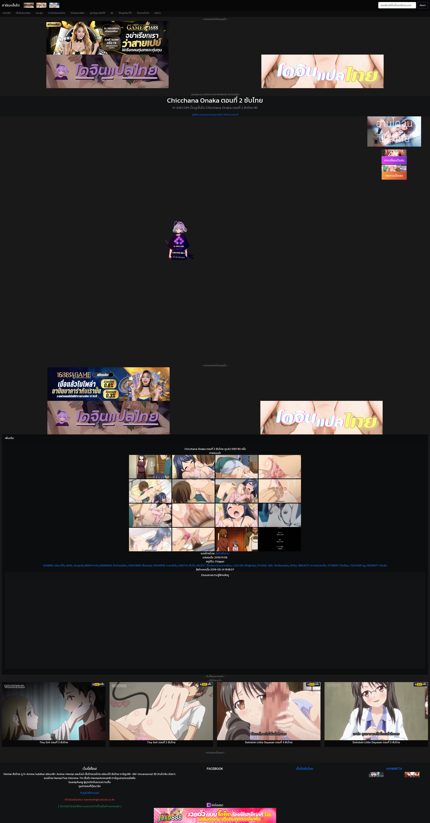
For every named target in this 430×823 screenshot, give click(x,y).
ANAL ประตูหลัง (75, 565)
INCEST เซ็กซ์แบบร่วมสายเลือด (214, 565)
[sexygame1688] (107, 38)
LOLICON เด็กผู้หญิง (244, 565)
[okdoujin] (376, 774)
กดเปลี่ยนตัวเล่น (394, 160)
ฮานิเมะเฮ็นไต (11, 5)
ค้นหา (423, 5)
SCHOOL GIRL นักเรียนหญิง (273, 565)
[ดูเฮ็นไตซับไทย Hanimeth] (412, 774)
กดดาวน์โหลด (394, 175)
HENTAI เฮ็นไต (187, 565)
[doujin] (107, 71)
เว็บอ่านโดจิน (143, 13)
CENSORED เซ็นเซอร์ (140, 565)
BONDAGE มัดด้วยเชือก (113, 565)
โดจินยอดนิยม (77, 13)
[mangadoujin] (322, 71)
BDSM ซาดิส (92, 565)
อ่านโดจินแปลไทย (56, 13)
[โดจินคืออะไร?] (41, 5)
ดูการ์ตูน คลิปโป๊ (97, 13)
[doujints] (321, 417)
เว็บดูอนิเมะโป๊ (125, 13)
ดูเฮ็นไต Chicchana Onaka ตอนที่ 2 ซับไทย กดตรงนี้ (215, 114)
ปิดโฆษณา (217, 805)
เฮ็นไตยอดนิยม (23, 13)
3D (112, 13)
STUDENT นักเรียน (338, 565)
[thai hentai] (108, 417)
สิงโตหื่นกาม (222, 553)
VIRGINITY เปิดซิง (376, 565)
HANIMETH (394, 768)
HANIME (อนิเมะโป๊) (54, 565)
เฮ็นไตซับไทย (304, 768)
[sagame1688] (108, 384)
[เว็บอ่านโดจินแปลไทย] (394, 131)
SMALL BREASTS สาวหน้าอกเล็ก (308, 565)
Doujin (39, 13)
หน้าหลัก (7, 13)
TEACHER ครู (357, 565)
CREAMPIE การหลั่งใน (165, 565)
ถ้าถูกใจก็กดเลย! (89, 793)
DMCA (158, 13)
